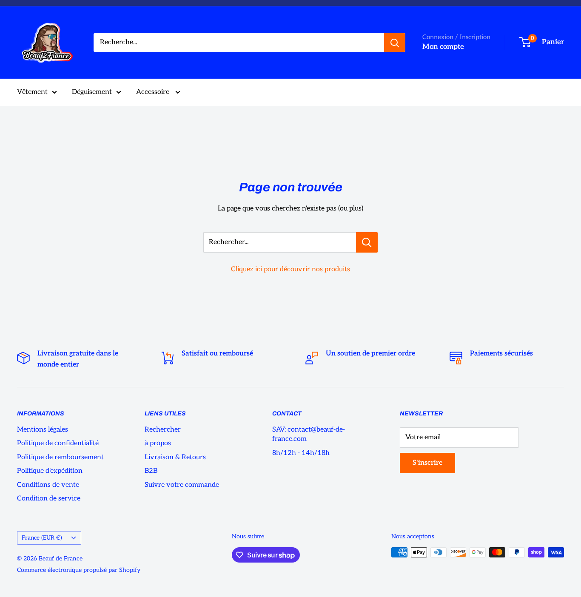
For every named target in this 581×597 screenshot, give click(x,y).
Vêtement (32, 92)
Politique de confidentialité (58, 443)
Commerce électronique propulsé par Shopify (78, 570)
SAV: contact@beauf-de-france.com (308, 434)
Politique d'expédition (50, 471)
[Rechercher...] (367, 242)
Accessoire (153, 92)
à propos (158, 443)
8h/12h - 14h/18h (301, 453)
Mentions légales (42, 430)
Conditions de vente (48, 485)
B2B (151, 471)
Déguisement (92, 92)
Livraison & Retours (175, 457)
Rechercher (163, 430)
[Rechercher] (394, 42)
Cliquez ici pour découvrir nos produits (290, 269)
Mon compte (443, 47)
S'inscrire (427, 463)
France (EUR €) (42, 537)
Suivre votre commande (182, 485)
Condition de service (48, 499)
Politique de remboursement (60, 457)
